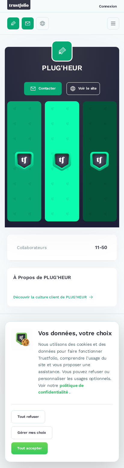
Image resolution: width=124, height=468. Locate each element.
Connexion (108, 6)
